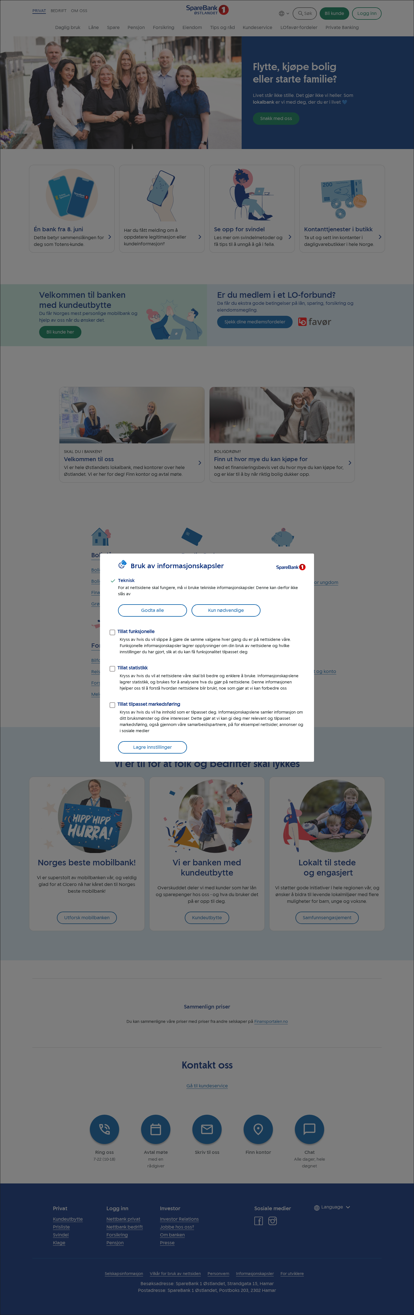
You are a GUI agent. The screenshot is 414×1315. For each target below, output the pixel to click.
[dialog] (207, 657)
